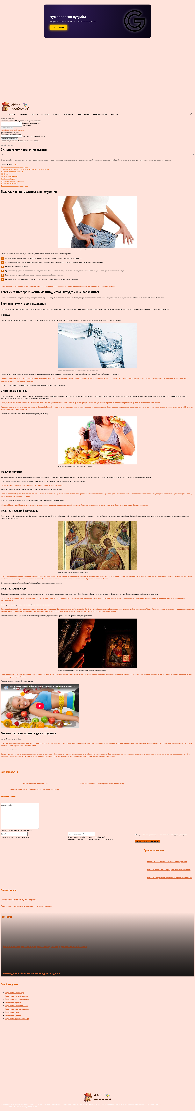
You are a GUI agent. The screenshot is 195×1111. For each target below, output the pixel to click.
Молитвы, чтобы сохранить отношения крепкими (167, 861)
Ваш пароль (26, 125)
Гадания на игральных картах (17, 1009)
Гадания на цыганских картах (17, 999)
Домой (3, 145)
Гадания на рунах (12, 1012)
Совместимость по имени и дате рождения (18, 900)
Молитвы (10, 145)
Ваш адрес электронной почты (33, 136)
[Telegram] (57, 762)
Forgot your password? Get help (12, 130)
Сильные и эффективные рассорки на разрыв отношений (169, 877)
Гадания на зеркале (13, 1002)
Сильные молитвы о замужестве (35, 783)
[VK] (33, 762)
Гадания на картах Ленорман (16, 996)
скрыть (15, 164)
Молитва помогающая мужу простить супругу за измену (101, 783)
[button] (191, 114)
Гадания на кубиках (13, 1015)
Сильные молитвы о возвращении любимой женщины (168, 869)
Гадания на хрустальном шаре (17, 1018)
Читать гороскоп (60, 27)
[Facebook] (25, 762)
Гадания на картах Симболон (16, 1005)
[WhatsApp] (66, 762)
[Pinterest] (49, 762)
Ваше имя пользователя (31, 123)
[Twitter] (41, 762)
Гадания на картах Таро (14, 992)
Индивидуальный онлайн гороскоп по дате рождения (31, 973)
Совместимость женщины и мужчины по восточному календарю (26, 906)
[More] (74, 761)
